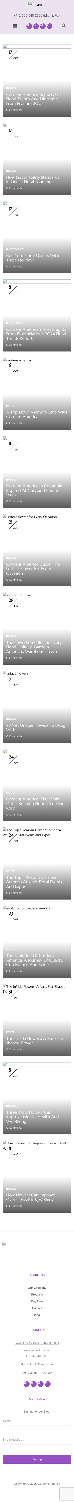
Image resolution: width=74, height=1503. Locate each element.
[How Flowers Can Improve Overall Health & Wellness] (37, 1143)
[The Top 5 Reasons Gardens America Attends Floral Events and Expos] (37, 830)
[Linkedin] (43, 26)
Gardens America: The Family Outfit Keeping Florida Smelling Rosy (35, 804)
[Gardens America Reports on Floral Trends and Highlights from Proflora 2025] (37, 47)
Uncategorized (15, 249)
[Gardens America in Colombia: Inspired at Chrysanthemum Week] (37, 438)
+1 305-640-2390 (37, 1356)
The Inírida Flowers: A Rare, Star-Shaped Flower (36, 1041)
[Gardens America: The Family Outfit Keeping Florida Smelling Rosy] (37, 752)
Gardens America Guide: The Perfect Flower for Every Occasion (33, 569)
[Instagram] (36, 26)
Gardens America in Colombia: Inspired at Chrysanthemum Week (34, 490)
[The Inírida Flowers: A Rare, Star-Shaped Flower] (37, 986)
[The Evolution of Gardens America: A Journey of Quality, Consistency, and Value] (26, 908)
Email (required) (14, 1439)
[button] (14, 26)
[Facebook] (29, 26)
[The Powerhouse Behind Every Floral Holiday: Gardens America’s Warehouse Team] (17, 595)
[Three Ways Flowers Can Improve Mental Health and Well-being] (37, 1065)
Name (8, 1421)
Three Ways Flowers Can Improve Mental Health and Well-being (32, 1117)
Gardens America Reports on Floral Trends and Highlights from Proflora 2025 (33, 99)
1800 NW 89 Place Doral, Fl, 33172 (37, 1343)
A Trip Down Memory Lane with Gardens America (36, 414)
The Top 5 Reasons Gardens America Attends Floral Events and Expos (34, 882)
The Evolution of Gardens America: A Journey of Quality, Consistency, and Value (34, 960)
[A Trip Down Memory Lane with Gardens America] (17, 360)
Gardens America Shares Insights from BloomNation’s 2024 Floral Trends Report (36, 334)
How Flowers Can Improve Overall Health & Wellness (30, 1197)
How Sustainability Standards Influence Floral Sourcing (32, 179)
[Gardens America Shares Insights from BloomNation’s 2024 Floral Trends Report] (37, 282)
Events (10, 405)
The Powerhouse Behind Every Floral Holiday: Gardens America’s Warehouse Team (34, 647)
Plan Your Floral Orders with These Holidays (32, 258)
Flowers (11, 88)
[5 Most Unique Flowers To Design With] (15, 673)
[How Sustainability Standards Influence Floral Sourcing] (37, 125)
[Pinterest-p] (49, 26)
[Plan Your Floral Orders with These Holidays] (37, 203)
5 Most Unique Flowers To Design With (37, 727)
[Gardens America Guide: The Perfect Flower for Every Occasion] (30, 517)
